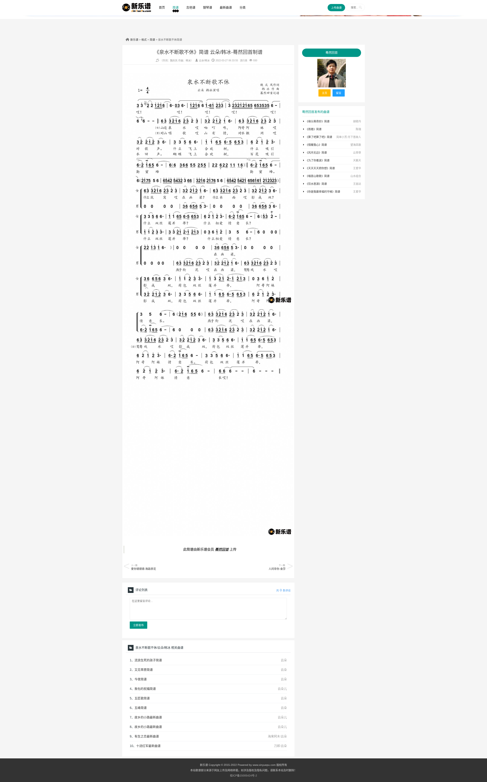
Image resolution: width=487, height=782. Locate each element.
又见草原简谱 (143, 669)
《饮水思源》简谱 (316, 183)
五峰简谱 (140, 707)
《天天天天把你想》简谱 (320, 168)
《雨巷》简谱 (313, 129)
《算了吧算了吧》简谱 (319, 136)
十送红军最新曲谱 (148, 746)
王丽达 (357, 183)
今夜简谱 (140, 679)
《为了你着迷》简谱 (317, 160)
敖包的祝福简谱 (145, 688)
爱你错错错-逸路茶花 (143, 568)
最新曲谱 (226, 7)
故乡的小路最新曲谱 (148, 717)
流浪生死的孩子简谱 (148, 660)
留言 (338, 92)
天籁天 (357, 160)
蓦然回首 (222, 549)
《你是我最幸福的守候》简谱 (323, 191)
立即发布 (138, 625)
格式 (144, 39)
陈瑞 (358, 129)
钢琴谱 (207, 7)
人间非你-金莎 (277, 568)
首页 (162, 7)
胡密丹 (357, 121)
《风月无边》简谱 (316, 152)
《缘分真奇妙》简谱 (317, 121)
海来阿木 (274, 736)
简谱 (176, 7)
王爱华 (357, 168)
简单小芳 (341, 136)
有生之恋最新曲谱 (146, 736)
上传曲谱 (336, 7)
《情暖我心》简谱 (316, 144)
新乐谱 (134, 39)
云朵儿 (282, 688)
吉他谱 (190, 7)
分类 (243, 7)
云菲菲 (357, 152)
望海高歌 (355, 144)
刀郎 (277, 746)
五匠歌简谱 (142, 698)
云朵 (201, 60)
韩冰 (207, 60)
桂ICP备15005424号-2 (243, 775)
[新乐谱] (136, 7)
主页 (324, 92)
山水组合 (355, 175)
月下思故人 (354, 136)
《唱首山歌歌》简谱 (317, 175)
